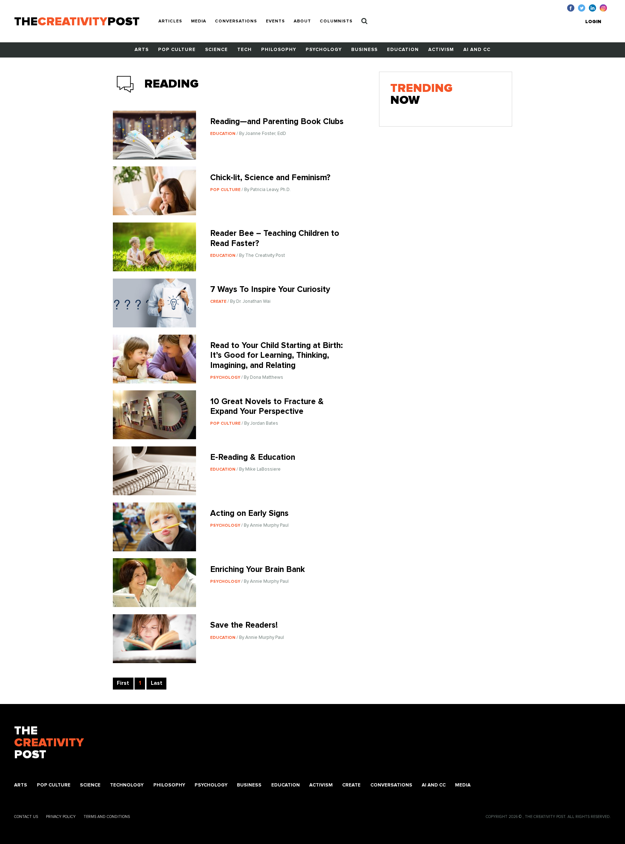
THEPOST (49, 743)
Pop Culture (177, 49)
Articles (170, 21)
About (302, 21)
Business (364, 49)
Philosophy (278, 49)
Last (156, 683)
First (123, 683)
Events (275, 21)
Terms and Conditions (107, 817)
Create (351, 785)
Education (403, 49)
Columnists (336, 21)
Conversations (236, 21)
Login (593, 22)
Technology (127, 785)
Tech (244, 49)
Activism (441, 49)
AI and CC (476, 49)
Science (216, 49)
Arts (142, 49)
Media (198, 21)
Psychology (324, 49)
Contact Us (26, 817)
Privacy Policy (61, 817)
